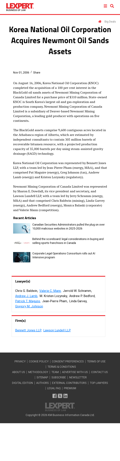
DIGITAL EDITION (22, 383)
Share (36, 72)
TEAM (55, 372)
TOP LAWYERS (99, 383)
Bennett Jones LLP (28, 330)
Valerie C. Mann (50, 291)
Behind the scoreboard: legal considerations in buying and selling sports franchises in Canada (68, 241)
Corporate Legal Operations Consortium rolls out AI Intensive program (63, 255)
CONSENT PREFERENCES (68, 361)
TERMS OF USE (96, 361)
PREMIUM (70, 388)
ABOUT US (18, 372)
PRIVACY (20, 361)
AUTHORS (42, 383)
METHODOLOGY (38, 372)
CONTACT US (99, 372)
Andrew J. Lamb (26, 296)
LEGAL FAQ (54, 388)
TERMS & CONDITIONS (62, 366)
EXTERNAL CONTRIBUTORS (69, 383)
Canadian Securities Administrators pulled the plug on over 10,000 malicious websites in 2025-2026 (68, 226)
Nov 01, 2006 (21, 72)
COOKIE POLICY (39, 361)
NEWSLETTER (78, 377)
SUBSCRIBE (58, 377)
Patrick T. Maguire (27, 301)
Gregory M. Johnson (29, 306)
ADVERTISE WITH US (75, 372)
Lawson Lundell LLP (57, 330)
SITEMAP (42, 377)
